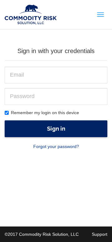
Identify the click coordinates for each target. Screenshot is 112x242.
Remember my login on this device (45, 112)
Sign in (56, 128)
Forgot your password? (56, 146)
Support (99, 234)
